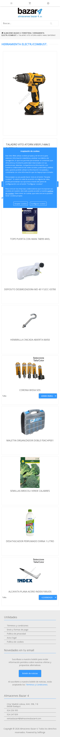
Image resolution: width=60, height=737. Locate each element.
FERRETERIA (26, 33)
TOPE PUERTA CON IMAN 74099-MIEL (30, 239)
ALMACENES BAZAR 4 (11, 33)
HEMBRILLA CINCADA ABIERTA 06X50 (30, 339)
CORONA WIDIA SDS (30, 390)
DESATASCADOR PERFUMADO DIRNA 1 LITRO (30, 541)
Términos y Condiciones (36, 684)
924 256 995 (12, 710)
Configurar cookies (38, 204)
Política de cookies (15, 641)
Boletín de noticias (30, 673)
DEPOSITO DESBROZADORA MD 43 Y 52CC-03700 (30, 289)
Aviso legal (11, 637)
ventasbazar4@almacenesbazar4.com (24, 718)
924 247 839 (12, 714)
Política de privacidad (16, 633)
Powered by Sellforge (35, 732)
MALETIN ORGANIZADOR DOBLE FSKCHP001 (30, 440)
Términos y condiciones (17, 625)
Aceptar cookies (21, 204)
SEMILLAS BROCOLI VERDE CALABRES (30, 490)
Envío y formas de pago (17, 629)
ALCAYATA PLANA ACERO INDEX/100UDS (30, 591)
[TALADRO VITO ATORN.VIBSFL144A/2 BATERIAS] (30, 93)
